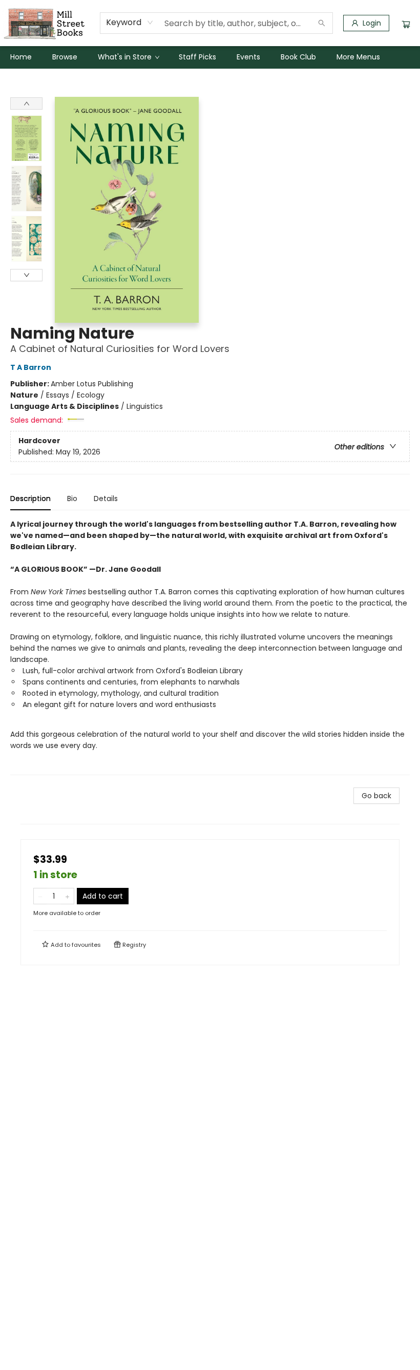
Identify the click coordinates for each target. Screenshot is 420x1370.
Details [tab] (106, 498)
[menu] (210, 57)
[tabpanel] (210, 646)
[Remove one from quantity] (40, 896)
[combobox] (129, 22)
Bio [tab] (72, 498)
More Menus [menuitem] (358, 57)
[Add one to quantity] (67, 896)
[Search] (321, 23)
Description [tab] (30, 498)
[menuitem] (21, 57)
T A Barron (30, 367)
